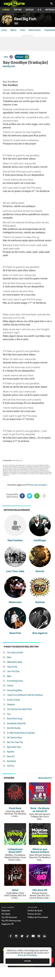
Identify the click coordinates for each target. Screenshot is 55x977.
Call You (10, 766)
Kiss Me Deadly (13, 728)
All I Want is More (14, 737)
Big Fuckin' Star (14, 747)
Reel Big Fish (25, 19)
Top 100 (17, 10)
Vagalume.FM (44, 778)
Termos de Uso (34, 914)
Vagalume (14, 3)
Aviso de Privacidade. (27, 955)
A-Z (39, 10)
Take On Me (12, 667)
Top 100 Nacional (9, 917)
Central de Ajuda (35, 910)
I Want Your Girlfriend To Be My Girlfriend (25, 695)
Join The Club (13, 671)
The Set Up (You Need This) (19, 709)
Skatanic (11, 704)
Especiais (5, 910)
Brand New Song (14, 719)
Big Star (10, 752)
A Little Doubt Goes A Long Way (21, 733)
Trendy (10, 685)
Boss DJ (11, 756)
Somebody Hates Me (16, 723)
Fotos (22, 30)
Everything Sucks (15, 681)
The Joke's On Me (15, 652)
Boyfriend (11, 761)
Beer (9, 657)
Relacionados (35, 30)
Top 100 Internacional (11, 921)
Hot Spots (5, 914)
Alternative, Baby (14, 662)
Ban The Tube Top (15, 742)
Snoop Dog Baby (14, 690)
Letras (4, 30)
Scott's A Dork (13, 700)
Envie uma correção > (38, 485)
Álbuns (13, 30)
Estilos (30, 10)
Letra (6, 57)
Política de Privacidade (38, 917)
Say (9, 714)
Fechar (27, 961)
